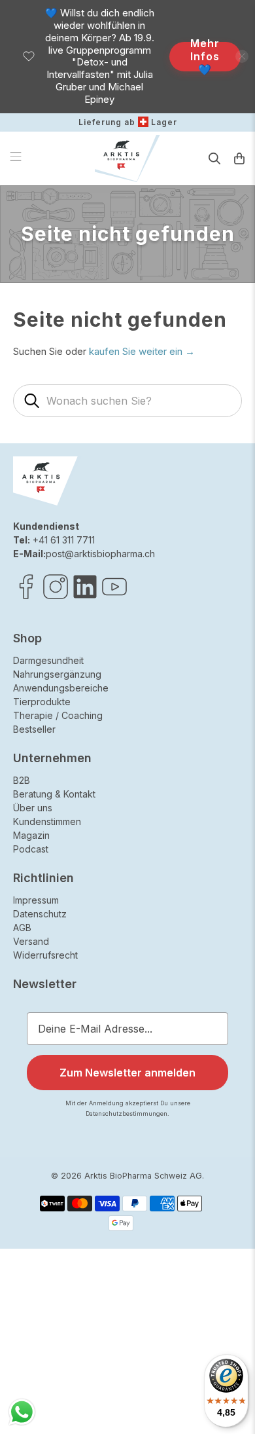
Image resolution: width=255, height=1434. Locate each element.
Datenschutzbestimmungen (199, 813)
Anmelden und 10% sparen (168, 798)
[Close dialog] (240, 654)
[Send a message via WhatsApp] (22, 1412)
